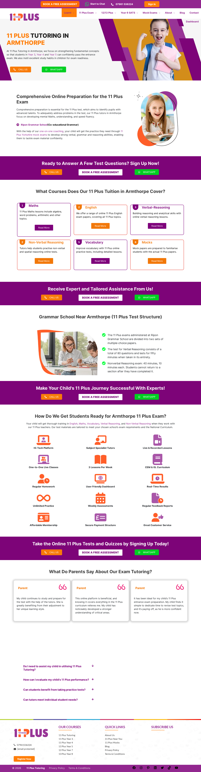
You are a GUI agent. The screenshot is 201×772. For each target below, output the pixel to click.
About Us (110, 735)
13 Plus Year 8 (66, 753)
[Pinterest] (148, 768)
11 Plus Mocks (112, 742)
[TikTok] (169, 768)
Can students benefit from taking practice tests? (54, 689)
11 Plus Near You (113, 738)
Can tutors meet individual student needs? (50, 699)
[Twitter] (162, 768)
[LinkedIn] (155, 768)
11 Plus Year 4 (66, 742)
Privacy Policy (112, 750)
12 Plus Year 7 (66, 750)
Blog (107, 746)
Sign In (152, 4)
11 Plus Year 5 (66, 746)
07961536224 (23, 744)
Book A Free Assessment (60, 4)
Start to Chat (97, 3)
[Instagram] (141, 768)
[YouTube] (176, 768)
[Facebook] (134, 768)
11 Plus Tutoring (67, 735)
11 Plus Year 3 (66, 738)
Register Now (24, 758)
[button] (58, 668)
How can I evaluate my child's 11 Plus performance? (56, 679)
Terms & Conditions (115, 753)
